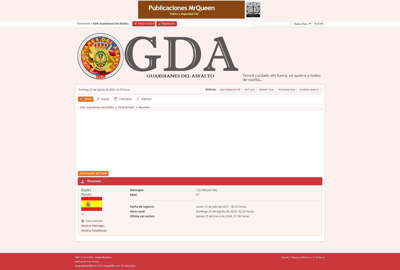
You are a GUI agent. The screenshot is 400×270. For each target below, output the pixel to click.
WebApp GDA (266, 89)
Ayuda (285, 257)
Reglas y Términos (301, 257)
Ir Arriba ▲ (319, 257)
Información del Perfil (93, 173)
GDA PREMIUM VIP (230, 89)
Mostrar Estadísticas (94, 230)
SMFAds (79, 261)
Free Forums (93, 261)
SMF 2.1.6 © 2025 (84, 257)
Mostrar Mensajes (92, 226)
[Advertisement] (200, 141)
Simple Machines (103, 257)
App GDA (250, 89)
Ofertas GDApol (309, 89)
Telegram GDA (286, 89)
